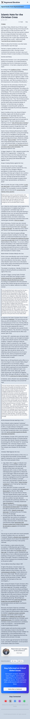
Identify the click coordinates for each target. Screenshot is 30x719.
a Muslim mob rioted (19, 537)
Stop (26, 22)
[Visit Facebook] (15, 701)
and (9, 587)
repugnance (4, 117)
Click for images (19, 220)
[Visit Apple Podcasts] (19, 701)
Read (21, 22)
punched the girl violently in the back (12, 41)
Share (14, 661)
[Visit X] (10, 701)
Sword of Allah (12, 140)
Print (21, 661)
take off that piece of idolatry (20, 123)
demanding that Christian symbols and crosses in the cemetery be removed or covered (16, 524)
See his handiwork (8, 503)
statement (11, 319)
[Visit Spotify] (24, 701)
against (27, 537)
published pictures (6, 620)
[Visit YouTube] (5, 701)
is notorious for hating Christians (18, 376)
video (15, 463)
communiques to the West (8, 572)
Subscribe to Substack (15, 689)
